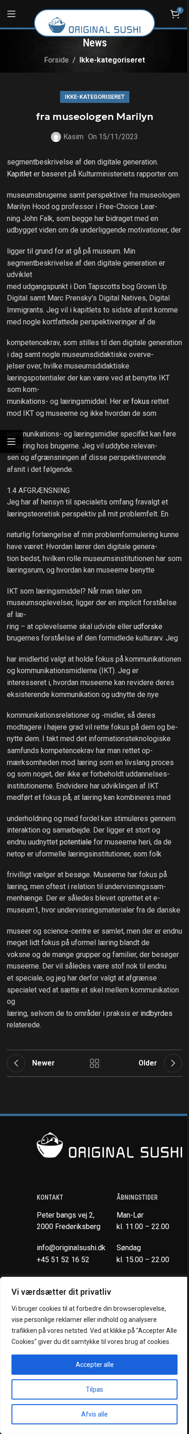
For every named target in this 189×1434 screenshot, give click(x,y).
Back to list (94, 1063)
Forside (56, 60)
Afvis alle (94, 1414)
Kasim (73, 136)
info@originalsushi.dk (71, 1247)
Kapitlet (20, 174)
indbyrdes (156, 1013)
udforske (147, 626)
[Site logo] (94, 24)
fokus (141, 401)
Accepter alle (95, 1364)
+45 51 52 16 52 (63, 1259)
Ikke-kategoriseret (112, 60)
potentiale (77, 842)
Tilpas (94, 1389)
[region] (94, 1355)
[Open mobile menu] (11, 14)
